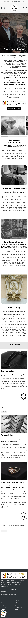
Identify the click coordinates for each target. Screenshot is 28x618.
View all (4, 411)
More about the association (14, 108)
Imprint (16, 609)
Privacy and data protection (21, 607)
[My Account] (23, 8)
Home (2, 600)
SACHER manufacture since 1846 (20, 1)
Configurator (4, 605)
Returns (16, 602)
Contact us (17, 600)
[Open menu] (1, 8)
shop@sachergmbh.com (10, 594)
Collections (3, 607)
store (2, 602)
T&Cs (16, 612)
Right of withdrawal (19, 605)
